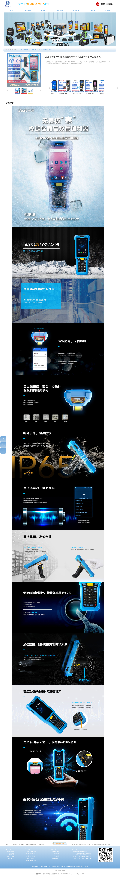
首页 (6, 49)
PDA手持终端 (13, 49)
